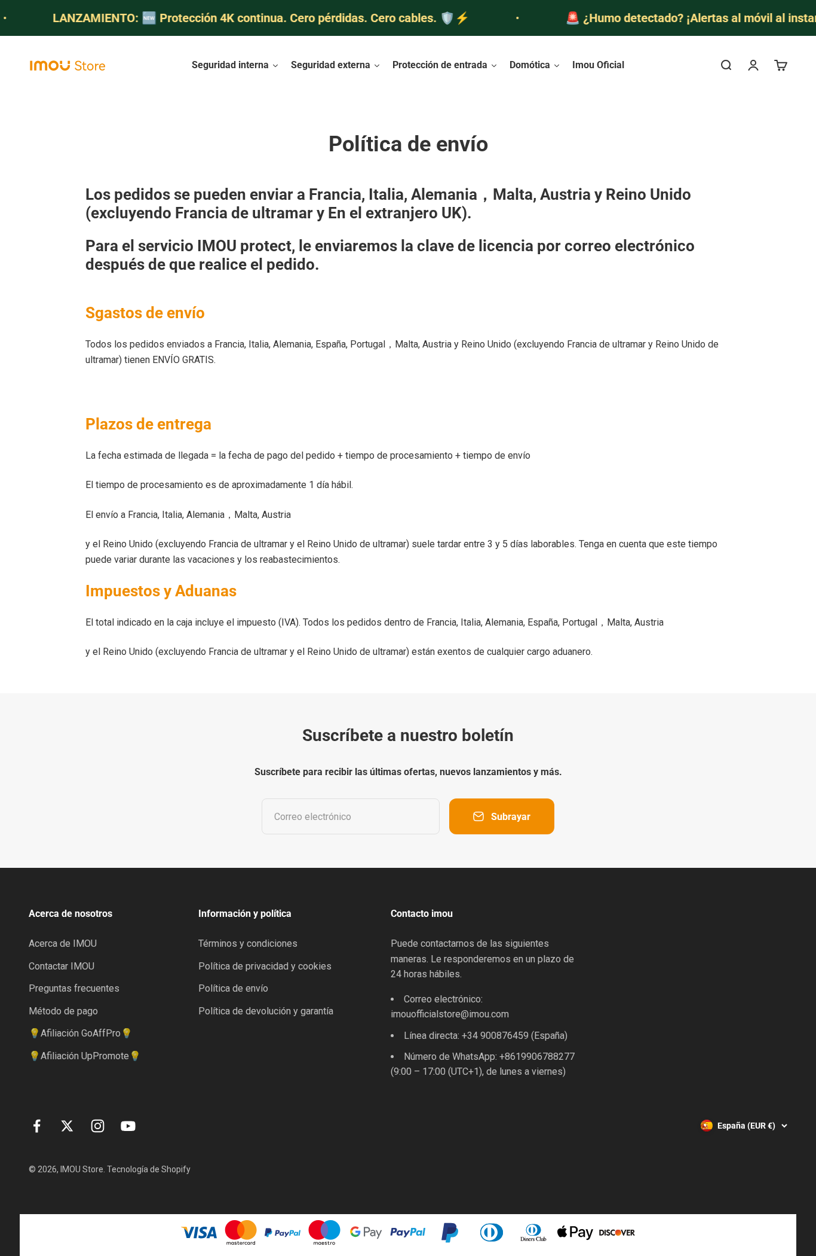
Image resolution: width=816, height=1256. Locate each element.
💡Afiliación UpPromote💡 (85, 1056)
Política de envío (233, 988)
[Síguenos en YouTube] (128, 1126)
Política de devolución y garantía (265, 1011)
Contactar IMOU (61, 966)
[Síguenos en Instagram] (98, 1126)
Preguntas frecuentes (74, 988)
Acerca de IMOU (63, 943)
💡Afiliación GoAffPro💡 (81, 1033)
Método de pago (63, 1011)
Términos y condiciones (247, 943)
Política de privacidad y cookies (265, 966)
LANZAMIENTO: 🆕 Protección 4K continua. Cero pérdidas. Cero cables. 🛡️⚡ (244, 18)
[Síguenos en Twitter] (67, 1126)
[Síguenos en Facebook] (37, 1126)
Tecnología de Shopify (149, 1169)
